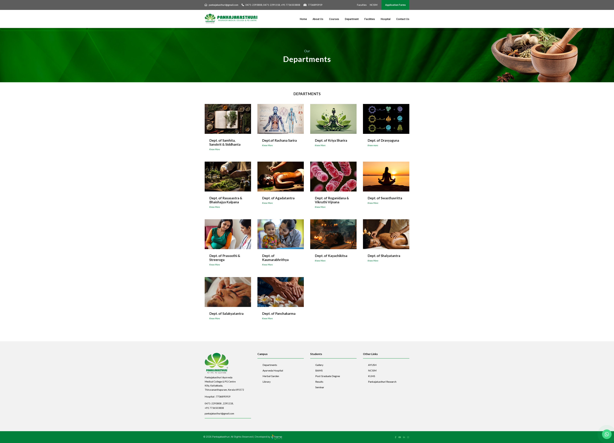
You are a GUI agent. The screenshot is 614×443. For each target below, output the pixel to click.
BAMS (319, 370)
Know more (373, 145)
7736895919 (315, 4)
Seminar (319, 387)
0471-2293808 (253, 4)
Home (303, 19)
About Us (318, 19)
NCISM (373, 4)
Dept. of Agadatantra (281, 174)
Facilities (369, 19)
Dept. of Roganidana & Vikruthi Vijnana (332, 200)
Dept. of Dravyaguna (386, 116)
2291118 (228, 403)
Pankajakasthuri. (221, 436)
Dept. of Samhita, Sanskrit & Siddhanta (224, 142)
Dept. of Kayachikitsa (333, 232)
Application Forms (395, 4)
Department (352, 19)
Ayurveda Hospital (273, 370)
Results (319, 381)
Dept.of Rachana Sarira (280, 116)
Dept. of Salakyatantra (228, 290)
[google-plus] (399, 437)
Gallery (319, 364)
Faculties (362, 4)
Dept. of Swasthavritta (386, 174)
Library (267, 381)
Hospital (385, 19)
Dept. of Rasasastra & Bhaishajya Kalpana (225, 200)
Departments (270, 364)
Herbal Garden (271, 376)
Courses (334, 19)
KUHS (371, 376)
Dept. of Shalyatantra (386, 232)
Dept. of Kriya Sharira (333, 116)
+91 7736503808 (290, 4)
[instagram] (408, 437)
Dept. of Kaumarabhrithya (275, 258)
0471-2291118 (271, 4)
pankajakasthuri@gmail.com (223, 4)
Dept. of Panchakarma (280, 290)
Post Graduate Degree (327, 376)
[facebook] (396, 437)
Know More (214, 149)
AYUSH (372, 364)
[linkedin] (404, 437)
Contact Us (402, 19)
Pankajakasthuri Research (382, 381)
